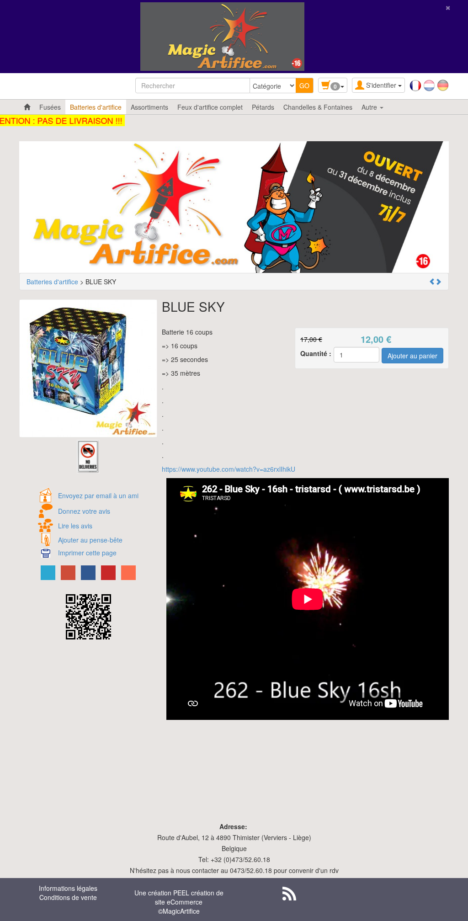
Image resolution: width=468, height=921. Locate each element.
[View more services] (128, 572)
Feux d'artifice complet (210, 107)
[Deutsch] (443, 84)
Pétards (263, 107)
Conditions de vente (68, 897)
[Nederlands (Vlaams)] (429, 84)
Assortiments (149, 107)
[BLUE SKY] (88, 368)
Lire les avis (75, 525)
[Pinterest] (108, 572)
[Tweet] (48, 572)
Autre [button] (370, 107)
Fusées (50, 107)
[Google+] (68, 572)
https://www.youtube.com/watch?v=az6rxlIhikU (228, 469)
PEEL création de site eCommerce (189, 897)
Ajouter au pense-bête (90, 539)
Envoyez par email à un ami (98, 495)
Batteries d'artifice (96, 107)
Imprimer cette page (87, 552)
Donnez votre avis (84, 511)
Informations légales (68, 888)
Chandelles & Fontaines (317, 107)
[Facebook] (88, 572)
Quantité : (315, 353)
